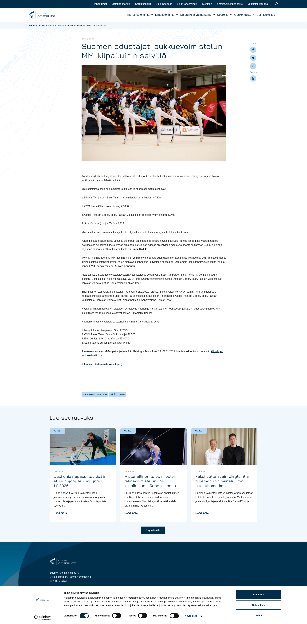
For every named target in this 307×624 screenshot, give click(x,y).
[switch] (116, 615)
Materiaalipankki (121, 4)
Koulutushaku (143, 4)
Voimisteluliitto (266, 14)
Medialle (207, 4)
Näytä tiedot (191, 615)
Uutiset (41, 25)
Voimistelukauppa (258, 4)
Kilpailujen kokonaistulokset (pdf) (102, 364)
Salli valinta (258, 605)
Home (32, 25)
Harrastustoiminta (138, 14)
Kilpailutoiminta (164, 14)
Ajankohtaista (242, 14)
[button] (63, 513)
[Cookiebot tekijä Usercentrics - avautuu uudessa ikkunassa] (42, 617)
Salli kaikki (258, 594)
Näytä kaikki (153, 530)
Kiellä (259, 615)
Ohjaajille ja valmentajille (196, 14)
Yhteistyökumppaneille (230, 4)
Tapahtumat (100, 4)
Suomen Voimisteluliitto (42, 15)
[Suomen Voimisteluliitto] (63, 561)
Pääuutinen (118, 394)
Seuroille (222, 14)
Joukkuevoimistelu (95, 394)
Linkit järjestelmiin (187, 4)
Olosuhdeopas (164, 4)
